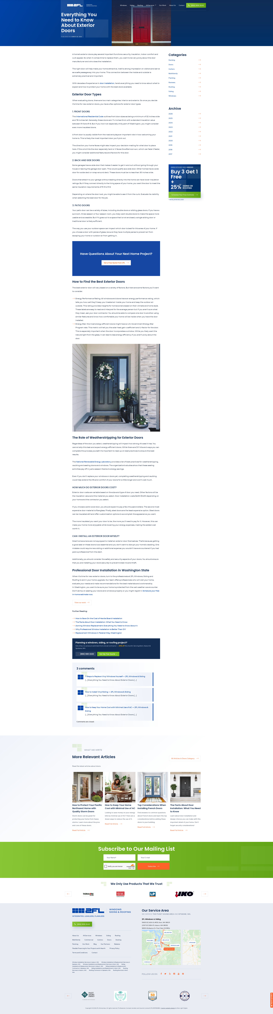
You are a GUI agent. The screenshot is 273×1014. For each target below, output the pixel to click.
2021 (170, 136)
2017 (170, 154)
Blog (95, 944)
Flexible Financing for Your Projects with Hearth (88, 948)
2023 (171, 127)
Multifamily (173, 73)
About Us (172, 5)
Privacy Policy (114, 948)
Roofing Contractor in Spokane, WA (99, 970)
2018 (170, 149)
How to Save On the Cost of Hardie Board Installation (99, 618)
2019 (170, 145)
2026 (171, 114)
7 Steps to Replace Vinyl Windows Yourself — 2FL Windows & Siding (115, 676)
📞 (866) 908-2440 (86, 654)
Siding (132, 5)
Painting (172, 78)
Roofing (140, 5)
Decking (172, 60)
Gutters (172, 69)
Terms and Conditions (79, 953)
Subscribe (152, 866)
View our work (80, 602)
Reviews (172, 82)
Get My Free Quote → (108, 654)
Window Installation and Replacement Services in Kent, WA (101, 964)
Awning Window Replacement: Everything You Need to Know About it (106, 625)
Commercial (88, 940)
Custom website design (168, 1008)
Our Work (162, 5)
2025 (171, 118)
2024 (171, 123)
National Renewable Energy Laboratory (93, 461)
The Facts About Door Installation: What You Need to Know (101, 622)
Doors (171, 64)
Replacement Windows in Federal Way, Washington (99, 633)
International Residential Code (89, 116)
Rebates (117, 944)
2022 (171, 132)
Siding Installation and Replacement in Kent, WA (106, 968)
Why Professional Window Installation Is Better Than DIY (101, 629)
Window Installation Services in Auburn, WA (85, 962)
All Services (150, 5)
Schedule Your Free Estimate (183, 195)
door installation (107, 83)
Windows (123, 5)
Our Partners (105, 944)
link (73, 773)
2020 (171, 141)
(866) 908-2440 (197, 5)
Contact (182, 5)
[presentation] (68, 893)
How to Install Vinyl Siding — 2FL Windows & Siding (108, 692)
